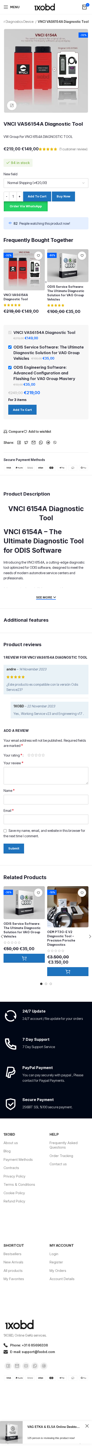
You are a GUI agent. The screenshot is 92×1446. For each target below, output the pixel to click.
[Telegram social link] (48, 442)
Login (54, 1254)
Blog (7, 1151)
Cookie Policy (14, 1193)
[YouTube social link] (25, 1366)
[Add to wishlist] (38, 256)
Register (56, 1262)
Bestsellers (12, 1254)
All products (13, 1270)
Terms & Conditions (19, 1184)
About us (11, 1143)
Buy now (63, 196)
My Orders (58, 1270)
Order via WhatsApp (26, 206)
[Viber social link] (55, 443)
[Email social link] (33, 442)
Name (9, 790)
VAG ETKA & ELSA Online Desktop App (54, 1427)
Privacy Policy (14, 1176)
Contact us (58, 1164)
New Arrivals (13, 1262)
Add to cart (37, 196)
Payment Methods (18, 1159)
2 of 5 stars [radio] (32, 755)
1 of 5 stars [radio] (29, 755)
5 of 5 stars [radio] (43, 755)
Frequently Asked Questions (64, 1145)
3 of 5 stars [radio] (36, 755)
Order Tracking (61, 1156)
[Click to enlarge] (12, 105)
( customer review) (73, 149)
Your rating (13, 755)
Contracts (11, 1168)
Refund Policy (14, 1201)
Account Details (62, 1279)
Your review (13, 763)
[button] (26, 206)
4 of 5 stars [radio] (39, 755)
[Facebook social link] (19, 442)
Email (9, 810)
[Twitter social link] (26, 442)
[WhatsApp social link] (41, 442)
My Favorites (14, 1279)
